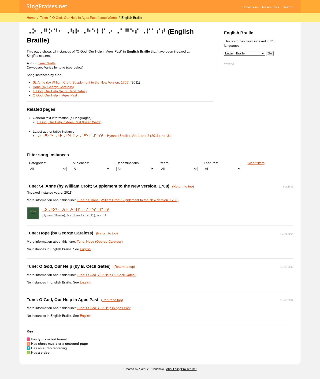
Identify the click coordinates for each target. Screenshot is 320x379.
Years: (164, 163)
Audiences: (81, 163)
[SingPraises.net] (47, 7)
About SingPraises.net (181, 369)
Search (288, 7)
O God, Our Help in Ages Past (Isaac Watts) (84, 17)
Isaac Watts (47, 63)
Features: (211, 163)
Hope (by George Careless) (53, 87)
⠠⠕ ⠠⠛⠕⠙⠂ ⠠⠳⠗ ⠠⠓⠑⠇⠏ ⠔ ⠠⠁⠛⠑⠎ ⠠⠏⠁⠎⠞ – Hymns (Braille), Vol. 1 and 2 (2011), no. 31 (104, 136)
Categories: (37, 163)
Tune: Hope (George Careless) (100, 241)
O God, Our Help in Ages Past (55, 95)
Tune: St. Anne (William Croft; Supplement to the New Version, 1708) (128, 200)
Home (31, 17)
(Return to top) (183, 186)
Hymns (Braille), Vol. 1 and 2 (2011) (68, 215)
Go (270, 53)
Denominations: (128, 163)
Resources (270, 7)
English (85, 249)
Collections (250, 7)
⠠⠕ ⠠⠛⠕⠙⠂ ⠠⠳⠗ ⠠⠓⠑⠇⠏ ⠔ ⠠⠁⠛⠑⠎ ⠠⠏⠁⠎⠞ (75, 210)
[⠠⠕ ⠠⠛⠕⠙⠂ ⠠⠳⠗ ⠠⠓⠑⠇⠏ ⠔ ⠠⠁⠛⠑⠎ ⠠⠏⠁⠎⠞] (33, 213)
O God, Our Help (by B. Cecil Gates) (60, 91)
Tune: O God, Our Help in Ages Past (103, 308)
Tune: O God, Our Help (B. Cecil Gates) (106, 275)
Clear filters (256, 163)
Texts (44, 17)
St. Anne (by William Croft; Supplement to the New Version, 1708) (81, 82)
